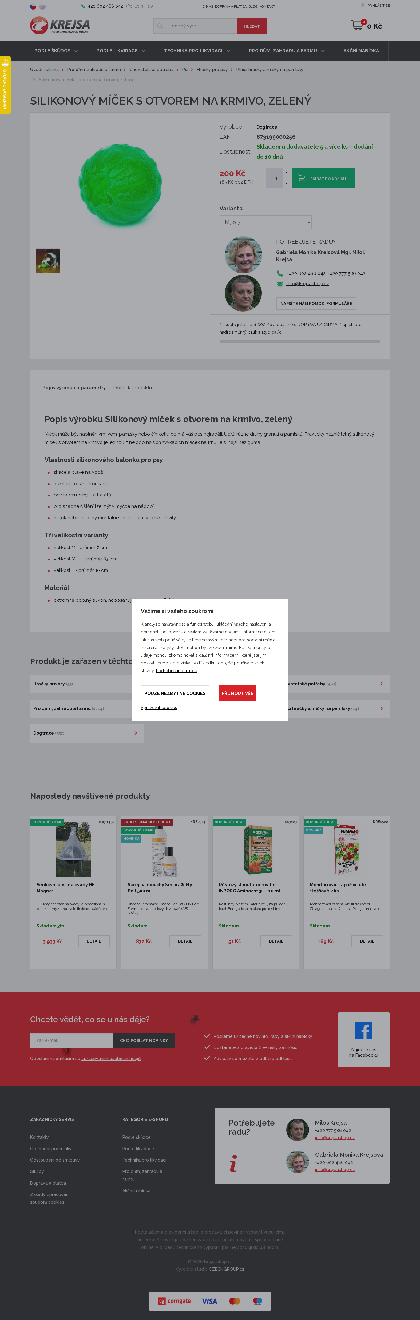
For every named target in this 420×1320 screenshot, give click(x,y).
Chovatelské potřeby (151, 69)
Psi (185, 69)
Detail (94, 941)
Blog (252, 7)
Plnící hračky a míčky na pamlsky (269, 69)
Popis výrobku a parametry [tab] (74, 387)
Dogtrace (266, 127)
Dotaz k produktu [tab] (132, 387)
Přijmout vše (237, 693)
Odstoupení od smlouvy (55, 1160)
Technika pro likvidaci (194, 51)
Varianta (231, 208)
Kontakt (267, 7)
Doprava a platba (231, 7)
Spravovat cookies (159, 707)
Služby (37, 1171)
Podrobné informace (176, 670)
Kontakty (39, 1137)
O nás (208, 7)
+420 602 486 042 (104, 6)
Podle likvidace (118, 51)
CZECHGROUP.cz (226, 1269)
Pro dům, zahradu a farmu (283, 51)
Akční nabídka (361, 51)
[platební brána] (210, 1298)
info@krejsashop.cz (307, 283)
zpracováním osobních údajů (111, 1058)
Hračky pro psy (212, 69)
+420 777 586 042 (333, 1130)
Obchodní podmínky (51, 1148)
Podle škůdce (52, 51)
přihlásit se (378, 6)
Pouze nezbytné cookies (175, 693)
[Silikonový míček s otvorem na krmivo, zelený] (48, 261)
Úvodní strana (44, 69)
